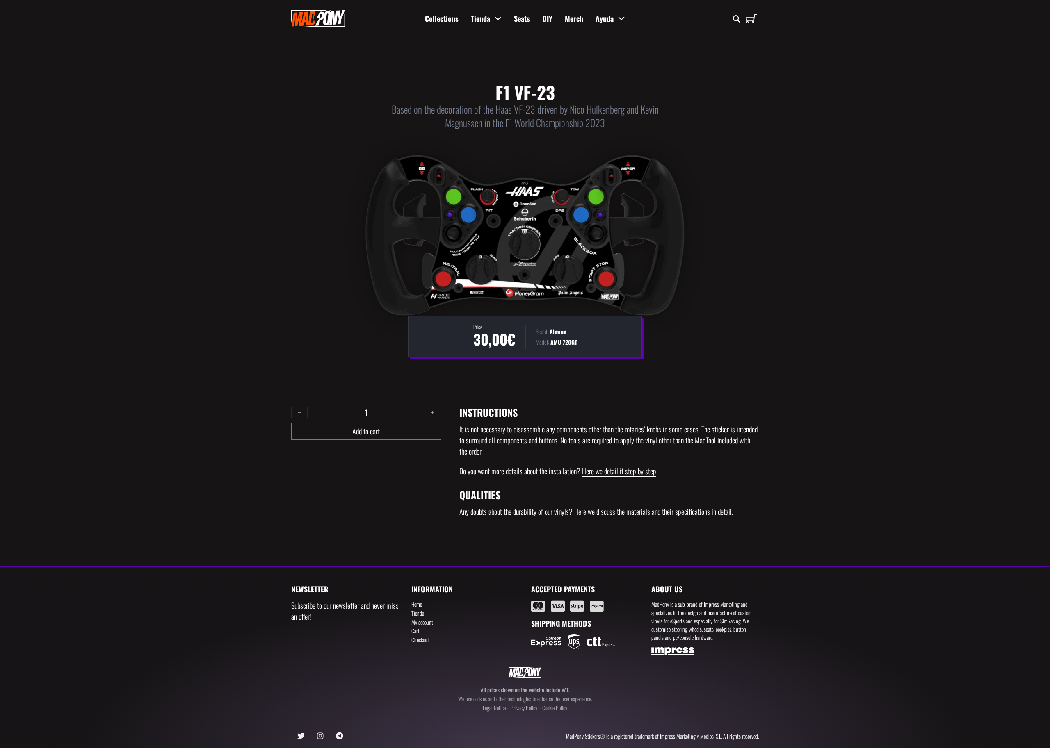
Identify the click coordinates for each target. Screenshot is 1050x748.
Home (416, 604)
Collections (442, 18)
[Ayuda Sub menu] (621, 18)
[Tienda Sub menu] (498, 18)
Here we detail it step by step (619, 471)
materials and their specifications (668, 511)
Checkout (420, 640)
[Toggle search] (736, 19)
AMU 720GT (563, 342)
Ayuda (605, 18)
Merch (574, 18)
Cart (415, 631)
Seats (522, 18)
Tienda (480, 18)
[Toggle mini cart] (751, 18)
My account (422, 622)
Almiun (558, 331)
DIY (547, 18)
